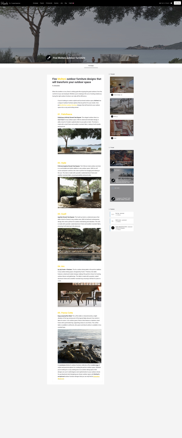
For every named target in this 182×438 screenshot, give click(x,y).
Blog (66, 3)
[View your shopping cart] (171, 3)
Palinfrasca (61, 117)
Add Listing (177, 2)
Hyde (64, 166)
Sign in (162, 3)
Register (167, 3)
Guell (59, 217)
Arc (59, 269)
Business (56, 3)
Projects (42, 3)
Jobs (62, 3)
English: (71, 3)
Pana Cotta (61, 316)
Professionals (49, 3)
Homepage (35, 3)
